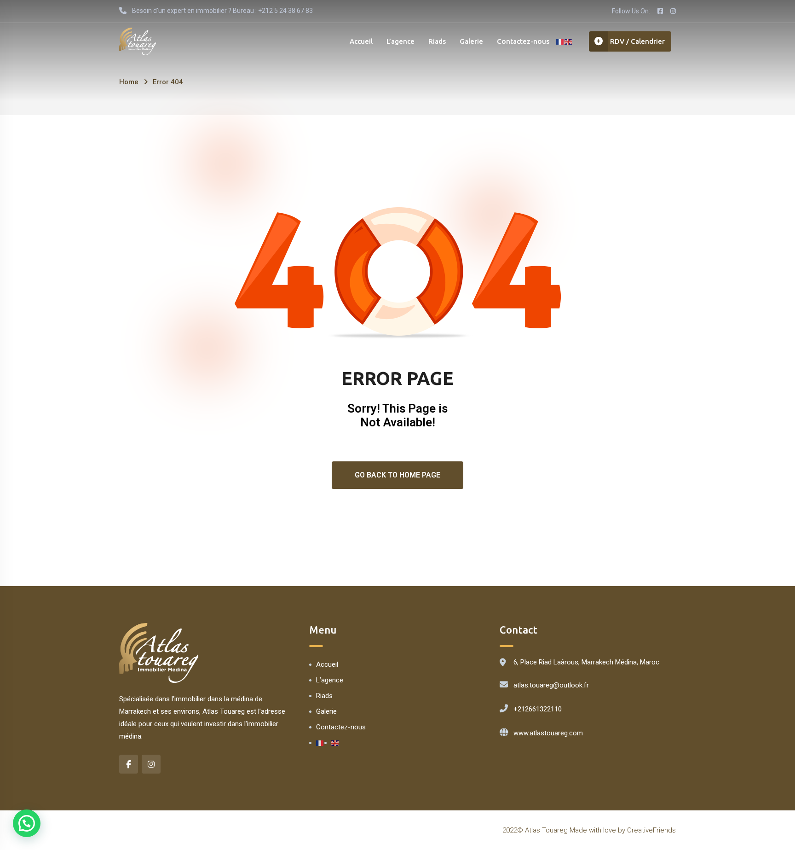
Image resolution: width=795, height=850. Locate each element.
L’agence (400, 41)
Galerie (471, 41)
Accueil (361, 41)
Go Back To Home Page (397, 475)
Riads (437, 41)
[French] (560, 41)
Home (128, 82)
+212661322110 (537, 709)
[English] (569, 41)
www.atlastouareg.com (548, 733)
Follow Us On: (631, 11)
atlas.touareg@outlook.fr (551, 685)
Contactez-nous (523, 41)
